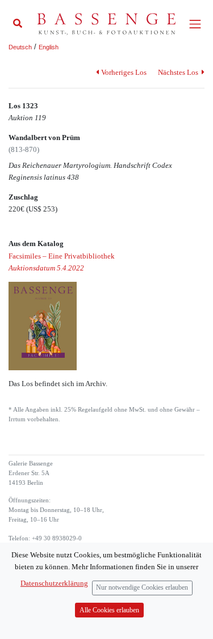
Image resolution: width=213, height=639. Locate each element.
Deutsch (20, 47)
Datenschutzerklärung (54, 583)
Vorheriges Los (123, 72)
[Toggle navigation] (195, 24)
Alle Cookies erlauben (109, 610)
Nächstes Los (179, 72)
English (49, 47)
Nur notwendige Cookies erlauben (142, 587)
